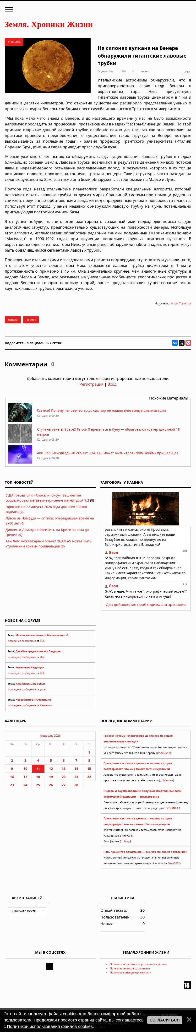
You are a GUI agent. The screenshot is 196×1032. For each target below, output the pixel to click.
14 (76, 768)
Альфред (165, 753)
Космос (145, 71)
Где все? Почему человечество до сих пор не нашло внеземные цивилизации (101, 410)
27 (63, 785)
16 (12, 776)
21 (76, 776)
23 (12, 785)
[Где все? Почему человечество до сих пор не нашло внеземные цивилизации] (20, 420)
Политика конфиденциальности (130, 972)
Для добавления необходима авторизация (146, 604)
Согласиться (165, 1020)
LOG (42, 641)
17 (25, 776)
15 (89, 768)
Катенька (46, 705)
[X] (182, 343)
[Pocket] (188, 343)
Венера (12, 319)
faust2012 (174, 863)
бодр (127, 841)
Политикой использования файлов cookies (50, 1026)
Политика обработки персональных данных (139, 964)
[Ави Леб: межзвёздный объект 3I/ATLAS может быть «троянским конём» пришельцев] (20, 463)
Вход (112, 384)
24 (25, 785)
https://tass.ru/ (181, 303)
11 (38, 768)
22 (89, 776)
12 (51, 768)
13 (63, 768)
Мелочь (168, 780)
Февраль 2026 (50, 735)
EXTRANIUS (172, 808)
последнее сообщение (22, 641)
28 (76, 785)
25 (38, 785)
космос (31, 319)
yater (43, 689)
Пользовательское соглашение (130, 968)
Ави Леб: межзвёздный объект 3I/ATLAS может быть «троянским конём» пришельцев (107, 453)
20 (63, 776)
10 (25, 768)
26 (51, 785)
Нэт (42, 657)
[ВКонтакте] (175, 343)
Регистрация (91, 384)
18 (38, 776)
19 (51, 776)
